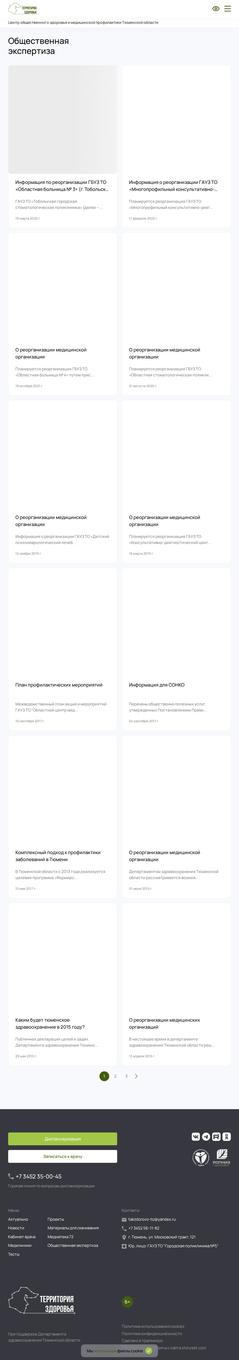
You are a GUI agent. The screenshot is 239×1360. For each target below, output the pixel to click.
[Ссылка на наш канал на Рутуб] (216, 1136)
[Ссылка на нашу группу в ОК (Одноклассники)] (226, 1136)
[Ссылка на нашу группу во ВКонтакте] (196, 1136)
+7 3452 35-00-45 (39, 1176)
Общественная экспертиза (73, 1245)
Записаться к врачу (62, 1156)
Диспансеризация (63, 1139)
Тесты (13, 1254)
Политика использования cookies (153, 1326)
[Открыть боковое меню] (226, 8)
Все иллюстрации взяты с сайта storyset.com (164, 1347)
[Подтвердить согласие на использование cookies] (148, 1350)
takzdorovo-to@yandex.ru (152, 1219)
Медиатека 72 (61, 1236)
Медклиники (20, 1245)
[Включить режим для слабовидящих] (215, 8)
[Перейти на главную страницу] (22, 8)
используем (105, 1350)
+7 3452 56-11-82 (143, 1228)
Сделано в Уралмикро (142, 1340)
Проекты (56, 1219)
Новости (16, 1227)
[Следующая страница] (136, 1076)
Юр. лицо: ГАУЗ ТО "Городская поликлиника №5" (173, 1245)
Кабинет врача (21, 1236)
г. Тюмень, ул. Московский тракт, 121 (162, 1237)
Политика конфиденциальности (152, 1333)
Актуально (18, 1219)
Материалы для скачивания (73, 1227)
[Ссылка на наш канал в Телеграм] (206, 1136)
